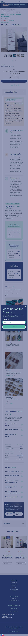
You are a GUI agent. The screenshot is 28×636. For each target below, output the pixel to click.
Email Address (5, 319)
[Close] (25, 306)
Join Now (14, 327)
